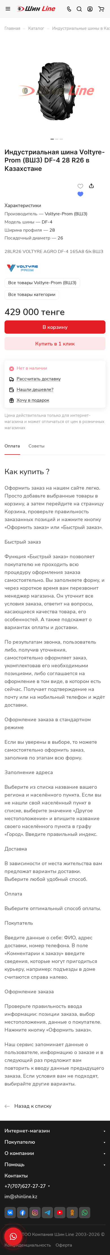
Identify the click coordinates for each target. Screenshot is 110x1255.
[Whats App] (84, 1212)
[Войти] (90, 9)
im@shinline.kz (21, 1196)
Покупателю (20, 1142)
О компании (19, 1153)
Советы (36, 446)
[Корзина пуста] (101, 9)
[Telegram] (47, 1212)
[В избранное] (80, 186)
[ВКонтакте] (10, 1212)
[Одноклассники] (72, 1212)
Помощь (15, 1164)
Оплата (12, 446)
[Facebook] (22, 1212)
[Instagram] (35, 1212)
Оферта (64, 1245)
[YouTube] (59, 1212)
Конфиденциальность (28, 1245)
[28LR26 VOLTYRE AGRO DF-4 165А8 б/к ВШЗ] (56, 91)
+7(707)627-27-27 (25, 1186)
